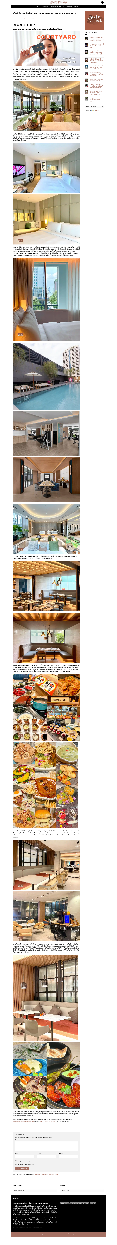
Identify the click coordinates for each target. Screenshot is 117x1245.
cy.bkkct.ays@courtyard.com (47, 1121)
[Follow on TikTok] (18, 2)
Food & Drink (67, 6)
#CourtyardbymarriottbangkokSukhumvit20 (79, 1203)
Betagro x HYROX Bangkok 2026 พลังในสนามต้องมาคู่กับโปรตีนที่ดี (96, 53)
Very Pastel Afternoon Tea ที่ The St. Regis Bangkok (96, 99)
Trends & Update (55, 6)
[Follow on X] (20, 2)
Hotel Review (16, 10)
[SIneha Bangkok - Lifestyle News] (58, 2)
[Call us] (26, 2)
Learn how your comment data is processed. (46, 1174)
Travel (76, 6)
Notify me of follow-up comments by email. (29, 1161)
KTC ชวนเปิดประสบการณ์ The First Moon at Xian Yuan (97, 45)
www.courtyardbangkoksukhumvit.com (23, 1121)
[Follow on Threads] (22, 2)
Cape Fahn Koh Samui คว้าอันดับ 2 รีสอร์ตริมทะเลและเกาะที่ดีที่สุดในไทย (97, 67)
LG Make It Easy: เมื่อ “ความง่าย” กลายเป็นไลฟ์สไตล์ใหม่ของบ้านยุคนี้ (96, 86)
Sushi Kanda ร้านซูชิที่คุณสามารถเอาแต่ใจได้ (96, 80)
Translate (96, 110)
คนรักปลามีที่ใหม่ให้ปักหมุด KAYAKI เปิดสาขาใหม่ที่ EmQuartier (97, 60)
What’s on (44, 6)
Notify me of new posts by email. (26, 1164)
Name (17, 1153)
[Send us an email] (24, 2)
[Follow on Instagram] (16, 2)
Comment (18, 1140)
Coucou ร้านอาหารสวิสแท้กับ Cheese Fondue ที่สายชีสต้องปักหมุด (96, 74)
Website (61, 1153)
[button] (102, 2)
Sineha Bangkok (33, 18)
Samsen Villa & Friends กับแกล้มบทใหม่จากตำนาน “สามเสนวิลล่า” (96, 92)
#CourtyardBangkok (64, 1203)
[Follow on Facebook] (14, 2)
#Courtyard (92, 1203)
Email (39, 1153)
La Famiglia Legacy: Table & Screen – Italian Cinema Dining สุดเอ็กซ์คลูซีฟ (97, 39)
